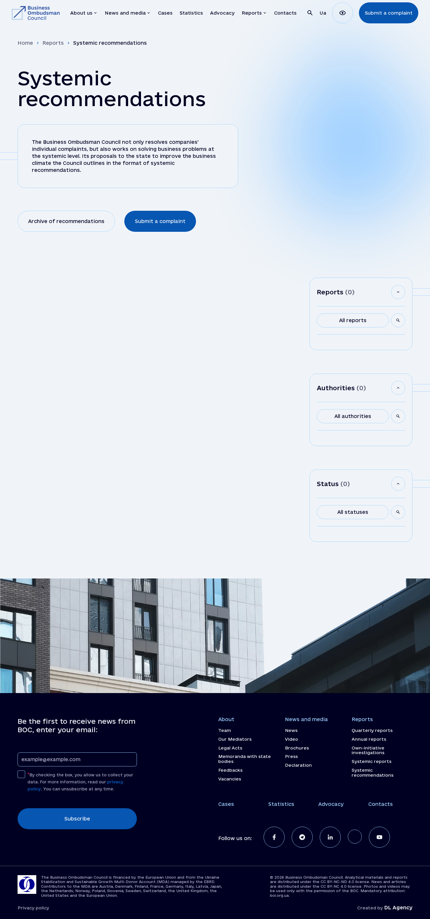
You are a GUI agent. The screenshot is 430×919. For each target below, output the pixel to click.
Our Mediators (235, 739)
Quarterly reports (372, 730)
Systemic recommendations (372, 773)
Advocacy (331, 804)
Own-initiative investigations (368, 750)
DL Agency (398, 907)
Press (291, 756)
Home (25, 43)
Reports (53, 43)
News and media (306, 719)
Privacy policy (33, 907)
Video (291, 739)
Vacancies (229, 779)
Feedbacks (230, 770)
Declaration (298, 765)
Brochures (297, 748)
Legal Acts (230, 748)
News (291, 730)
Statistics (281, 804)
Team (224, 730)
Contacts (380, 804)
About (226, 719)
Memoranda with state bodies (244, 759)
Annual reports (369, 739)
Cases (226, 804)
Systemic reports (371, 761)
